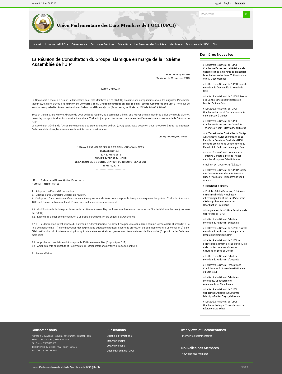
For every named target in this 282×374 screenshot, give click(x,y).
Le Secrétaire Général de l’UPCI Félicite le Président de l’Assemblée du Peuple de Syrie (225, 87)
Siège (244, 366)
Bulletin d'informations (119, 335)
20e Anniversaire (116, 345)
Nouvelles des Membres (195, 353)
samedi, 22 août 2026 (44, 3)
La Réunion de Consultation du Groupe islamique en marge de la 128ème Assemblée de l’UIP (106, 62)
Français (240, 3)
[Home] (43, 22)
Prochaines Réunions (102, 44)
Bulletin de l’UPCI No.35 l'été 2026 (223, 164)
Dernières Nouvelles (216, 54)
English (228, 3)
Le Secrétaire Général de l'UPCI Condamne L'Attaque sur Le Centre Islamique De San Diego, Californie (221, 293)
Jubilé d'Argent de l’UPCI (120, 350)
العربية (218, 3)
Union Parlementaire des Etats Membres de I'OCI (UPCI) (116, 25)
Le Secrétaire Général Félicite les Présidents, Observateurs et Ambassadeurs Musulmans (221, 281)
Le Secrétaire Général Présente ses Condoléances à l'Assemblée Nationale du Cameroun (224, 268)
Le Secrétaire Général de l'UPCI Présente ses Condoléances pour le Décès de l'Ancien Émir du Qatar (225, 100)
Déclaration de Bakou (216, 186)
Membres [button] (175, 44)
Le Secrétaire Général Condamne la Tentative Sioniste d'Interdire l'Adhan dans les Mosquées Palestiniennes (222, 156)
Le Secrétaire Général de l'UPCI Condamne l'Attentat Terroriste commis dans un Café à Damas (224, 112)
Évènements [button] (79, 44)
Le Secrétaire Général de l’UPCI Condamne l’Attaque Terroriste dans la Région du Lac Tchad (223, 305)
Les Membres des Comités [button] (149, 44)
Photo (216, 44)
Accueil (37, 44)
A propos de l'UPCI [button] (55, 44)
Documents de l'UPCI (197, 44)
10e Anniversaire (116, 340)
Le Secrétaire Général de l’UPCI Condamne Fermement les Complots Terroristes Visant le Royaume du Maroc (224, 124)
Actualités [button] (123, 44)
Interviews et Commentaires (197, 335)
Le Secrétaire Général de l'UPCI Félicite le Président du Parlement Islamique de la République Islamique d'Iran (225, 231)
